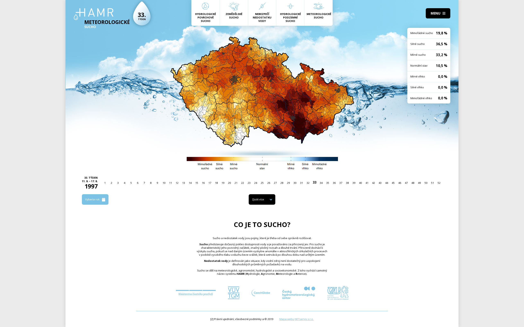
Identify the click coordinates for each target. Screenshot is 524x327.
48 (412, 183)
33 (314, 182)
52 (439, 183)
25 (262, 183)
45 (393, 183)
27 (275, 183)
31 (301, 183)
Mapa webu (286, 319)
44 (386, 183)
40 (360, 183)
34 (321, 183)
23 (249, 183)
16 (203, 183)
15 (196, 183)
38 (347, 183)
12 (177, 183)
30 (295, 183)
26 (268, 183)
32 (308, 183)
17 (209, 183)
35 (327, 183)
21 (236, 183)
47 (406, 183)
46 (399, 183)
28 (281, 183)
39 (353, 183)
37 (340, 183)
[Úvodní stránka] (94, 14)
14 (190, 183)
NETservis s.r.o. (304, 319)
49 (419, 183)
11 (170, 183)
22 (242, 183)
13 (183, 183)
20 (229, 183)
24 (255, 183)
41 (367, 183)
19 (222, 183)
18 (216, 183)
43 (380, 183)
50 (426, 183)
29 (288, 183)
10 (164, 183)
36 (334, 183)
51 (432, 183)
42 (373, 183)
